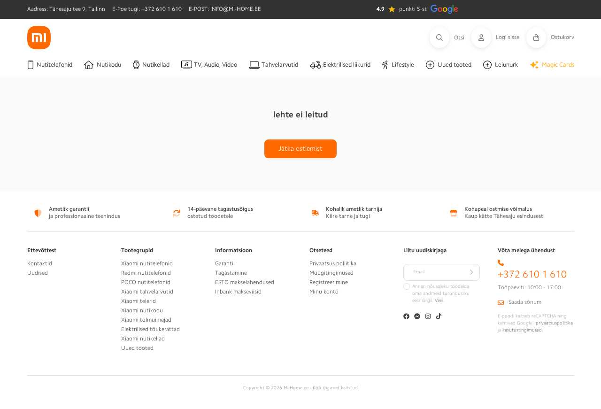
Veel (439, 300)
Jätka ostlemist (300, 148)
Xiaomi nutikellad (143, 338)
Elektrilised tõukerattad (150, 329)
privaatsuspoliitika (554, 323)
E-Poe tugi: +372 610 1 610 (147, 9)
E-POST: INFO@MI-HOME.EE (225, 9)
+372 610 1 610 (532, 274)
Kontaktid (39, 263)
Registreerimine (328, 282)
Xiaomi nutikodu (142, 310)
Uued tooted (137, 348)
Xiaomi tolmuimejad (146, 320)
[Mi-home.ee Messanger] (417, 317)
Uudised (37, 273)
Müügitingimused (331, 273)
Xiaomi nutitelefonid (147, 263)
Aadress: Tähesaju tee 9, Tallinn (66, 9)
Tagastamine (231, 273)
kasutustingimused (522, 330)
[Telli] (471, 272)
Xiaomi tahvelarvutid (147, 291)
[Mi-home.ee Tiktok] (439, 317)
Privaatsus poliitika (332, 263)
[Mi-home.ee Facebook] (406, 317)
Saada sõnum (525, 302)
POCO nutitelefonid (145, 282)
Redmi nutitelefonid (146, 273)
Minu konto (324, 291)
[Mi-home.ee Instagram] (428, 317)
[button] (450, 37)
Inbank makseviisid (238, 291)
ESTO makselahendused (244, 282)
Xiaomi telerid (138, 301)
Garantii (225, 263)
